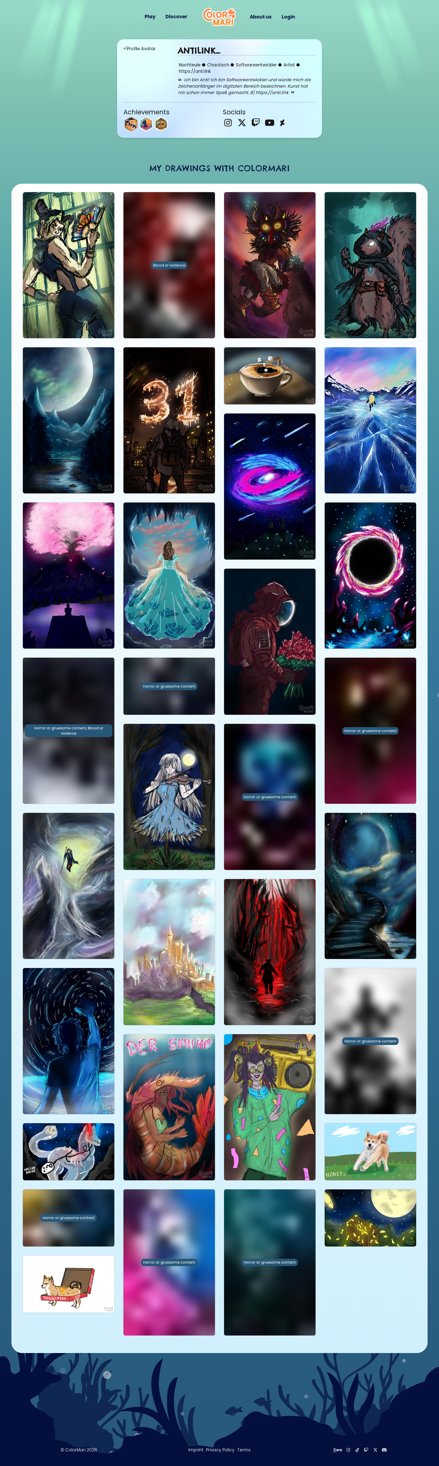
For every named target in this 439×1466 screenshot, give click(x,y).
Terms (244, 1450)
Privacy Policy (220, 1450)
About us (261, 16)
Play (150, 16)
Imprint (195, 1450)
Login (288, 16)
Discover (176, 16)
